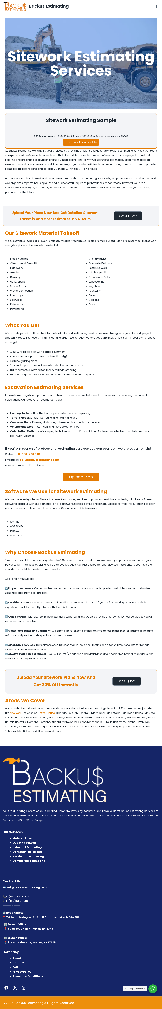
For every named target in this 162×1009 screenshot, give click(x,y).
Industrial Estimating (27, 847)
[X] (15, 987)
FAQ (15, 967)
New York (15, 713)
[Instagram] (24, 987)
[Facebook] (6, 987)
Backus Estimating (29, 1002)
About (17, 958)
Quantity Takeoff (24, 843)
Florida (51, 713)
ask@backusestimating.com (39, 460)
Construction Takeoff (27, 852)
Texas (41, 713)
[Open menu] (156, 6)
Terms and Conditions (28, 976)
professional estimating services (63, 448)
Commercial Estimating (29, 861)
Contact (18, 962)
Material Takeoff (24, 838)
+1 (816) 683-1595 (17, 901)
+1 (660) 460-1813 (29, 454)
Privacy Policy (22, 971)
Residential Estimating (28, 856)
